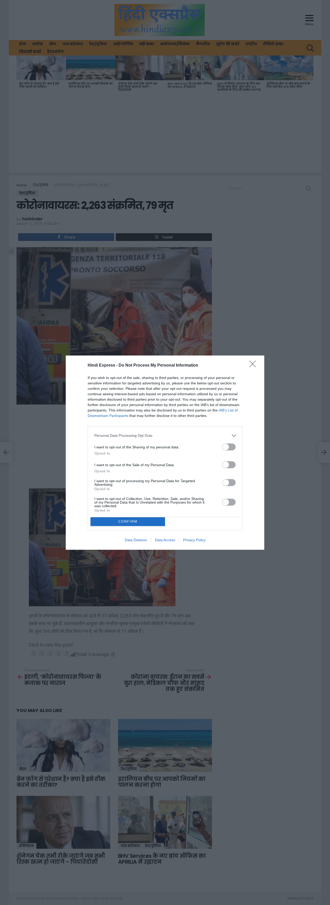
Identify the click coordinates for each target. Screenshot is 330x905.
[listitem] (165, 435)
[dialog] (165, 452)
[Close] (254, 365)
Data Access (165, 540)
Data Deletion (136, 540)
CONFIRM (127, 521)
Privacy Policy (194, 540)
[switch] (229, 446)
